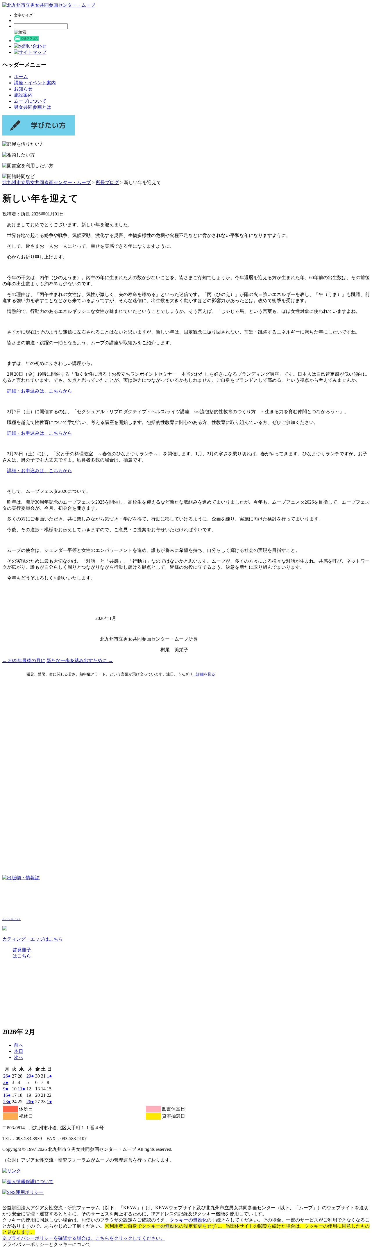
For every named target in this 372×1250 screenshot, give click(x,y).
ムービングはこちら (11, 919)
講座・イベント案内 (35, 82)
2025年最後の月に (23, 660)
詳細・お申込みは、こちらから (39, 390)
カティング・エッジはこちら (32, 939)
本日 (18, 1051)
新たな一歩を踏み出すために (79, 660)
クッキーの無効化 (188, 1219)
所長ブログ (107, 182)
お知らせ (23, 88)
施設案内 (23, 94)
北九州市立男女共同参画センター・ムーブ (46, 182)
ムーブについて (30, 101)
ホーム (21, 76)
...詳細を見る (204, 674)
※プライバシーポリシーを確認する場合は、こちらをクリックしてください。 (83, 1238)
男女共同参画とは (32, 107)
